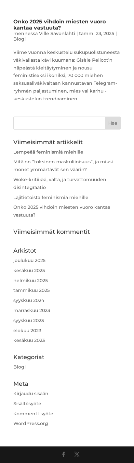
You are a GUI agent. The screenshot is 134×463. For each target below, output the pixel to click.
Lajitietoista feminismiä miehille (50, 197)
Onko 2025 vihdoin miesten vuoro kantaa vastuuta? (59, 25)
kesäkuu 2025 (29, 270)
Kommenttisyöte (33, 414)
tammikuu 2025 (31, 290)
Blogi (19, 39)
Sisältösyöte (27, 404)
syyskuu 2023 (28, 320)
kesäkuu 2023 (29, 340)
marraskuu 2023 (31, 310)
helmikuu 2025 (30, 280)
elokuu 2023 (27, 330)
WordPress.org (30, 423)
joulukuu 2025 (29, 260)
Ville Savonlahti (57, 33)
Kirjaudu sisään (30, 393)
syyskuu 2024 (28, 300)
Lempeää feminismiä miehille (48, 152)
